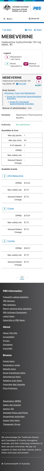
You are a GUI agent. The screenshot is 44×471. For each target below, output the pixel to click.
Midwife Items (9, 369)
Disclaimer (8, 344)
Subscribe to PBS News (14, 320)
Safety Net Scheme (12, 405)
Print (30, 29)
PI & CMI (22, 83)
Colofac (11, 241)
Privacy (6, 341)
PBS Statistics (9, 305)
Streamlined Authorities (14, 416)
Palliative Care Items (12, 380)
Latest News (8, 316)
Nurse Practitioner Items (14, 373)
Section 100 (8, 409)
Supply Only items (11, 420)
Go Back (7, 30)
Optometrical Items (12, 376)
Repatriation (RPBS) (12, 401)
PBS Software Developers (15, 312)
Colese (11, 208)
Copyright (7, 348)
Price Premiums (10, 388)
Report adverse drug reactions (17, 308)
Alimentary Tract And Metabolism (19, 93)
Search (35, 18)
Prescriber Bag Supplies (14, 384)
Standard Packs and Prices (15, 412)
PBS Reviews (9, 301)
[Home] (22, 8)
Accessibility (9, 337)
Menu (9, 19)
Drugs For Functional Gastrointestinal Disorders (24, 97)
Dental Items (9, 361)
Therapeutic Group (11, 424)
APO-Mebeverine (15, 176)
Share (39, 29)
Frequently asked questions (15, 297)
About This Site (10, 333)
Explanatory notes (11, 365)
